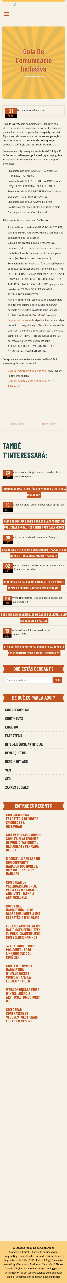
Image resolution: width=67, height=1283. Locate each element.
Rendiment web (16, 761)
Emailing (11, 727)
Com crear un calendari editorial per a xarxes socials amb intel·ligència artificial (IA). (22, 889)
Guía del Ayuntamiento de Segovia (27, 380)
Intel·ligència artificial (24, 744)
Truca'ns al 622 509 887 (34, 1057)
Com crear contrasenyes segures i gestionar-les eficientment (22, 1015)
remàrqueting (16, 753)
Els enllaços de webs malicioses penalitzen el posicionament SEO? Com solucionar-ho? (23, 931)
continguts (14, 718)
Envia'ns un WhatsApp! (33, 1063)
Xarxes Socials (17, 787)
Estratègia (14, 735)
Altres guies (14, 386)
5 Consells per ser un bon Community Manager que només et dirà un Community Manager (23, 866)
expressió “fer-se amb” (21, 320)
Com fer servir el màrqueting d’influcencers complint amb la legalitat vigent (19, 973)
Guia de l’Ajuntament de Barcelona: (27, 370)
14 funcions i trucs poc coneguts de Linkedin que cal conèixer (21, 951)
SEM (8, 770)
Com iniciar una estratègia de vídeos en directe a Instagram (22, 820)
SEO (8, 778)
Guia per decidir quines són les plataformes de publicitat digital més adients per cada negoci (23, 842)
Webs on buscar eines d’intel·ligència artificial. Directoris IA (23, 995)
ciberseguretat (17, 710)
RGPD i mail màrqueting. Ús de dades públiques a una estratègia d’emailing (23, 911)
